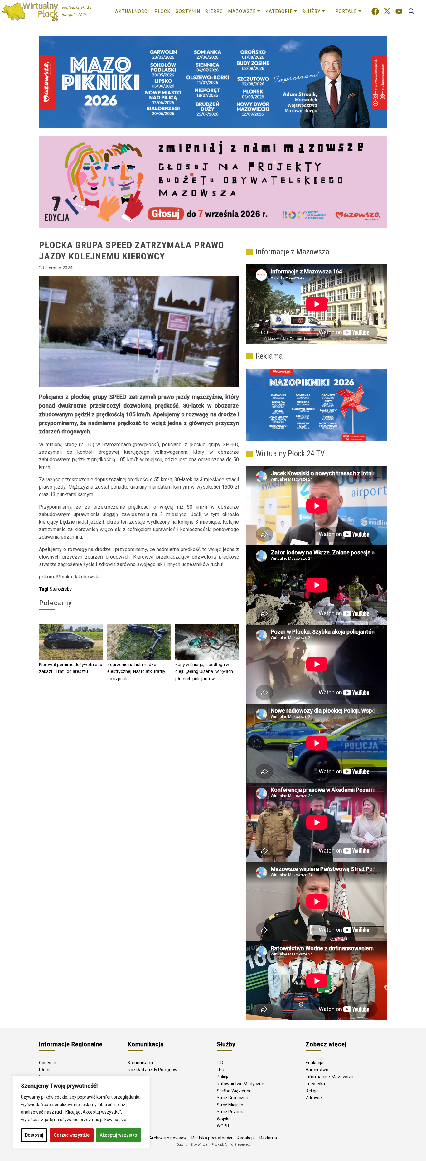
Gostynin (188, 11)
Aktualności (132, 11)
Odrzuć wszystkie (72, 1135)
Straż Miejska (230, 1104)
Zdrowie (314, 1097)
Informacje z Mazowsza (329, 1076)
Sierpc (214, 11)
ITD (220, 1062)
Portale (346, 11)
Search (411, 11)
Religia (312, 1090)
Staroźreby (61, 589)
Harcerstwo (317, 1069)
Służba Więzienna (234, 1090)
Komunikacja (140, 1062)
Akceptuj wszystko (118, 1135)
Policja (223, 1076)
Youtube (399, 11)
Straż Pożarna (231, 1111)
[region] (81, 1112)
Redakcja (246, 1137)
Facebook (375, 11)
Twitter (387, 11)
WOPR (223, 1125)
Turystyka (315, 1083)
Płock (162, 11)
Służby (311, 11)
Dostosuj (34, 1135)
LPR (221, 1069)
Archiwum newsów (168, 1137)
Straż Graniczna (232, 1097)
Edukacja (314, 1062)
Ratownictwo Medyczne (240, 1083)
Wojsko (224, 1118)
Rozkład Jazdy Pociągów (152, 1069)
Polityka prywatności (211, 1137)
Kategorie (279, 11)
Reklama (268, 1137)
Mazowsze (242, 11)
